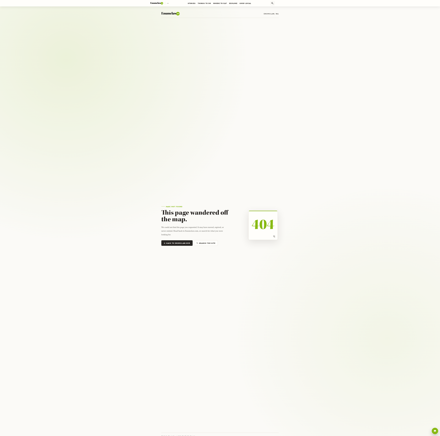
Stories (191, 3)
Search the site (205, 243)
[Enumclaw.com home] (156, 3)
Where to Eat (220, 3)
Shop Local (245, 3)
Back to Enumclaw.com (177, 243)
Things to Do (204, 3)
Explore (233, 3)
